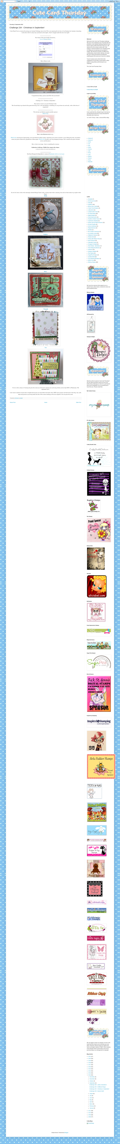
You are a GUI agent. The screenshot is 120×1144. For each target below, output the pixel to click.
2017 (89, 1064)
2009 (89, 1114)
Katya (49, 39)
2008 (89, 1117)
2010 (89, 1112)
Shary (45, 271)
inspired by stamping (93, 220)
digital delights (91, 215)
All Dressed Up (91, 201)
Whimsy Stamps (92, 262)
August (91, 1093)
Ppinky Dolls (91, 237)
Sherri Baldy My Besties (93, 247)
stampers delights (92, 251)
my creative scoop (92, 233)
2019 (89, 1060)
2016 (89, 1066)
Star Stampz (91, 253)
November (92, 1079)
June (91, 1097)
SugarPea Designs (92, 255)
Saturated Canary (92, 242)
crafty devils (91, 210)
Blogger (66, 1132)
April (91, 1101)
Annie (89, 142)
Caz (46, 347)
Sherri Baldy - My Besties (94, 246)
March (91, 1104)
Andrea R (90, 140)
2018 (89, 1062)
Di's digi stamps (92, 213)
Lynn (89, 154)
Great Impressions (92, 217)
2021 (89, 1056)
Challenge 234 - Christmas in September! (99, 1089)
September (92, 1083)
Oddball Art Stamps (92, 235)
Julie (89, 151)
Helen (89, 147)
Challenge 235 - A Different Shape (97, 1087)
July (91, 1095)
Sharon (90, 158)
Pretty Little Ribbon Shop (94, 238)
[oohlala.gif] (96, 1005)
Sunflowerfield (91, 256)
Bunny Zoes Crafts (92, 206)
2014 (89, 1071)
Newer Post (12, 402)
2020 (89, 1058)
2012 (89, 1075)
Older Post (78, 402)
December (92, 1076)
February (92, 1106)
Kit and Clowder (92, 224)
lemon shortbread (92, 226)
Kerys (89, 152)
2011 (89, 1110)
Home (45, 402)
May (91, 1099)
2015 (89, 1068)
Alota (89, 202)
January (92, 1108)
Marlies (90, 156)
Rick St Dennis (91, 240)
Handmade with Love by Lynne (56, 154)
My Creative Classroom (93, 231)
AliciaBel (90, 199)
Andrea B (90, 138)
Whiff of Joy (45, 113)
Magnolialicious (92, 228)
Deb (89, 145)
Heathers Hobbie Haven (94, 219)
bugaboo (90, 204)
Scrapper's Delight (92, 244)
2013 (89, 1073)
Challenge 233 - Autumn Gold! (96, 1091)
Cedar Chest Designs (93, 208)
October (92, 1081)
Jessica (90, 149)
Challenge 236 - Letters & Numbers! (98, 1084)
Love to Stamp (43, 39)
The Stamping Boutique (93, 258)
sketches (90, 249)
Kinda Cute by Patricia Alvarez (95, 222)
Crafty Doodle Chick (93, 211)
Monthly (90, 229)
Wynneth (90, 161)
